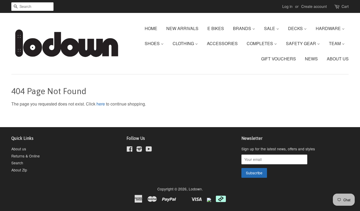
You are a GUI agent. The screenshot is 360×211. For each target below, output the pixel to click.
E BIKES (215, 28)
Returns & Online (25, 156)
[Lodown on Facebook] (130, 149)
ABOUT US (338, 59)
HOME (151, 28)
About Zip (19, 169)
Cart (345, 6)
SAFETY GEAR (301, 43)
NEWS (311, 59)
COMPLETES (260, 43)
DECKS (296, 28)
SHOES (153, 43)
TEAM (335, 43)
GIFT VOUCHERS (278, 59)
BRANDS (242, 28)
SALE (270, 28)
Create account (314, 6)
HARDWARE (329, 28)
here (100, 104)
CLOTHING (184, 43)
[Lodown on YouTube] (149, 149)
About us (18, 148)
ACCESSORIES (222, 43)
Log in (287, 6)
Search (17, 162)
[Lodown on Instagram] (139, 149)
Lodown (195, 188)
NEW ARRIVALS (182, 28)
